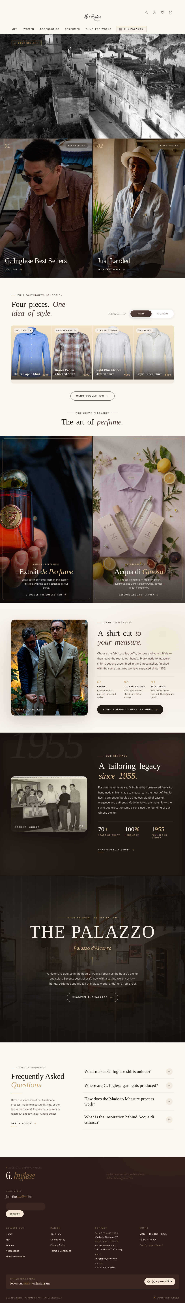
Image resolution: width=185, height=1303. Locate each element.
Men (8, 1239)
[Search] (146, 12)
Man (141, 313)
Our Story (55, 1234)
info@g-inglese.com (106, 1258)
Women (10, 1245)
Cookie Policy (57, 1239)
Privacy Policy (58, 1245)
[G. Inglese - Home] (92, 16)
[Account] (154, 12)
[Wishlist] (162, 12)
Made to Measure (15, 1256)
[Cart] (170, 12)
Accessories (12, 1250)
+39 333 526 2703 (105, 1267)
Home (9, 1234)
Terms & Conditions (60, 1250)
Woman (162, 313)
